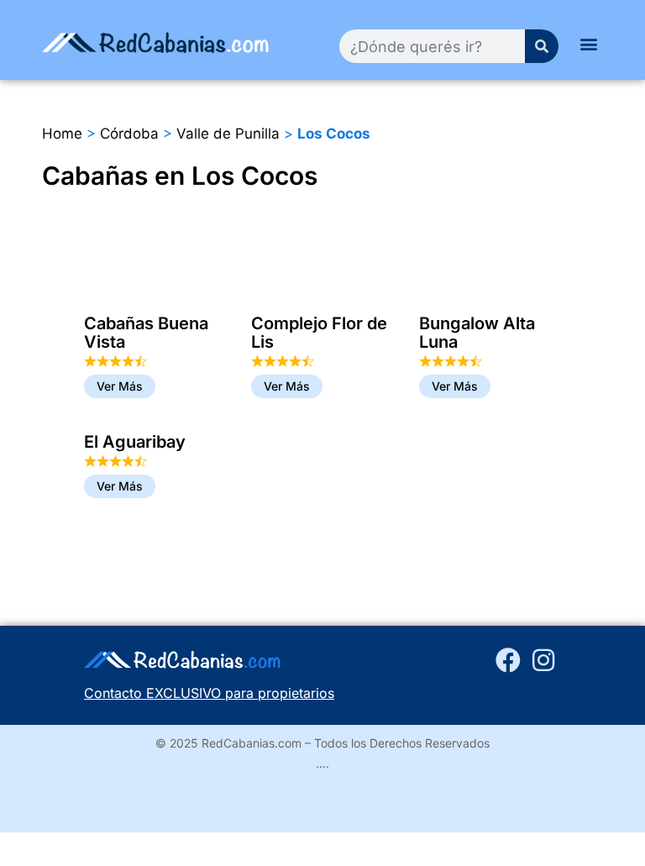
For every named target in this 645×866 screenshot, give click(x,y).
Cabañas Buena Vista (146, 332)
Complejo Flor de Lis (319, 332)
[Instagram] (543, 660)
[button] (589, 43)
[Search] (541, 46)
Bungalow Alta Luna (477, 332)
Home (62, 133)
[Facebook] (508, 660)
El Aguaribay (135, 442)
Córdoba (129, 133)
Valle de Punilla (228, 133)
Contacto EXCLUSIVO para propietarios (209, 693)
